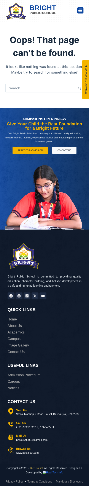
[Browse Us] (11, 450)
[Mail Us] (11, 437)
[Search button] (79, 88)
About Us (15, 326)
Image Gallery (18, 345)
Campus (14, 339)
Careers (14, 381)
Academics (16, 332)
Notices (13, 388)
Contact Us (16, 352)
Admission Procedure (24, 375)
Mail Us (21, 435)
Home (12, 319)
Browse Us (23, 448)
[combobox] (40, 88)
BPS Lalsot (36, 468)
